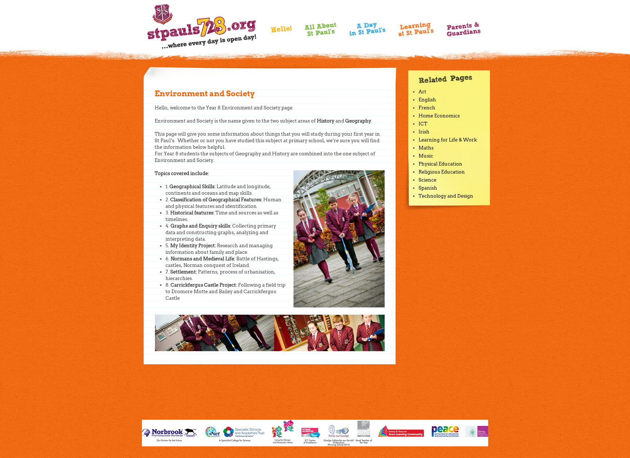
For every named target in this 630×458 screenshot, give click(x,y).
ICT (423, 124)
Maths (426, 148)
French (427, 107)
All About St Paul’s (320, 29)
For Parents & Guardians (463, 29)
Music (426, 156)
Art (422, 91)
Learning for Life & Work (448, 140)
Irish (424, 132)
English (427, 99)
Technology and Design (446, 196)
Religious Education (442, 172)
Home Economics (439, 116)
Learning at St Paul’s (416, 29)
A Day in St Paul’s (367, 29)
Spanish (428, 188)
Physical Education (440, 164)
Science (427, 180)
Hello (281, 31)
